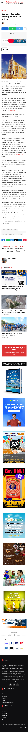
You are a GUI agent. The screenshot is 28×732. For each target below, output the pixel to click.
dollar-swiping (5, 232)
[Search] (26, 2)
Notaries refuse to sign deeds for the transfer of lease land (7, 250)
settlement (11, 234)
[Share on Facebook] (5, 28)
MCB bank (4, 234)
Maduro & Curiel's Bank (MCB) (18, 232)
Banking (3, 10)
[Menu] (2, 2)
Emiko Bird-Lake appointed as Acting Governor (20, 250)
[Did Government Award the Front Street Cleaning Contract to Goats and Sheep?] (14, 302)
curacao (16, 229)
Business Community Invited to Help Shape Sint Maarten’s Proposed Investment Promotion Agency (12, 288)
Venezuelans (19, 234)
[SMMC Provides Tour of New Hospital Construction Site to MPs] (14, 324)
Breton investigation (7, 229)
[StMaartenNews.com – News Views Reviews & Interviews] (15, 2)
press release (11, 110)
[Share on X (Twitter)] (19, 28)
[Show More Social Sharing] (25, 28)
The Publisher (9, 22)
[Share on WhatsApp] (12, 28)
